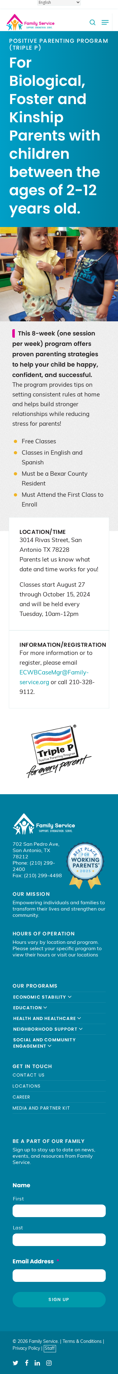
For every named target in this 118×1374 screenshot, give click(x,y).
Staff (50, 1348)
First (18, 1199)
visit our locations (77, 955)
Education (28, 1008)
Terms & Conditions (82, 1341)
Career (22, 1097)
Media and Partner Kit (41, 1108)
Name (21, 1185)
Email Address (36, 1261)
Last (18, 1228)
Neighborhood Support (46, 1029)
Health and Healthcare (45, 1018)
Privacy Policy (26, 1348)
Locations (27, 1086)
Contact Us (29, 1075)
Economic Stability (40, 997)
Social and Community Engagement (44, 1043)
